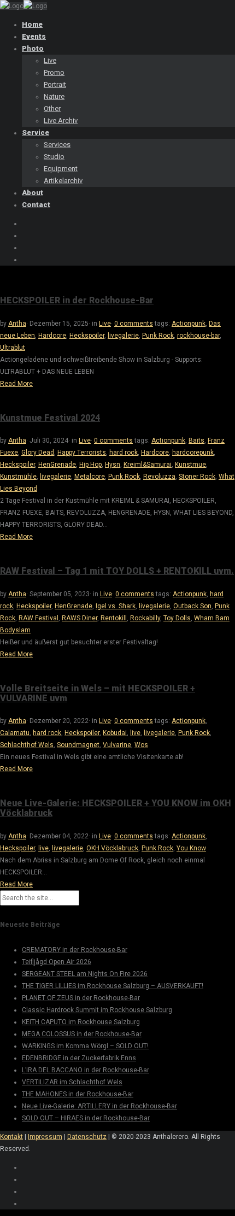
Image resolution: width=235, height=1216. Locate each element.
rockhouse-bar (198, 335)
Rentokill (114, 618)
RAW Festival (38, 618)
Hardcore (52, 335)
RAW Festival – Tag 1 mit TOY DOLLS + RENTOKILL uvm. (117, 571)
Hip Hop (90, 464)
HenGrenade (57, 464)
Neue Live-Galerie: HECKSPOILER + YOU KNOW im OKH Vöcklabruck (115, 808)
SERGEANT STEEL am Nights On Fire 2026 (85, 974)
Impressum (45, 1137)
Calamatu (15, 733)
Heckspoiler (86, 335)
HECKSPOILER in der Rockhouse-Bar (77, 300)
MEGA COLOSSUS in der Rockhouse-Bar (82, 1034)
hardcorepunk (193, 452)
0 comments (133, 323)
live (135, 733)
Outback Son (192, 606)
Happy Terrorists (81, 452)
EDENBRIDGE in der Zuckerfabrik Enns (79, 1058)
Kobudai (115, 733)
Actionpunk (188, 323)
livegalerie (123, 335)
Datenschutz (87, 1137)
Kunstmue (190, 464)
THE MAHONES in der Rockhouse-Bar (77, 1094)
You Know (191, 848)
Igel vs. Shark (116, 606)
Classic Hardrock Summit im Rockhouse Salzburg (97, 1010)
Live (105, 323)
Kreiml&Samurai (148, 464)
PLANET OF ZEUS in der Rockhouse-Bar (81, 998)
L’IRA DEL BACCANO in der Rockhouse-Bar (85, 1070)
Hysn (112, 464)
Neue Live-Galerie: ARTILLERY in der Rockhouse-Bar (99, 1106)
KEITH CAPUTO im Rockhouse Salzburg (81, 1022)
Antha (17, 323)
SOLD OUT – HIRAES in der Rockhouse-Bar (86, 1118)
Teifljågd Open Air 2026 (56, 962)
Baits (196, 440)
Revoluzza (159, 476)
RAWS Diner (79, 618)
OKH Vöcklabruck (112, 848)
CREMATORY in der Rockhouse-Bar (74, 950)
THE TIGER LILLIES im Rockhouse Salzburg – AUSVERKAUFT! (112, 986)
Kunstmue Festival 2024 (50, 418)
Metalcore (89, 476)
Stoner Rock (197, 476)
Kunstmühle (18, 476)
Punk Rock (158, 335)
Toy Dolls (177, 618)
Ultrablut (12, 347)
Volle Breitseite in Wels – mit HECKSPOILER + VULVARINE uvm (97, 693)
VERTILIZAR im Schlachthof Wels (72, 1082)
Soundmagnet (78, 745)
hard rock (123, 452)
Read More (16, 383)
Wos (141, 745)
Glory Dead (37, 452)
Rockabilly (145, 618)
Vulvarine (117, 745)
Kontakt (11, 1137)
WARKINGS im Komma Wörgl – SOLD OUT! (85, 1046)
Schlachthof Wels (27, 745)
